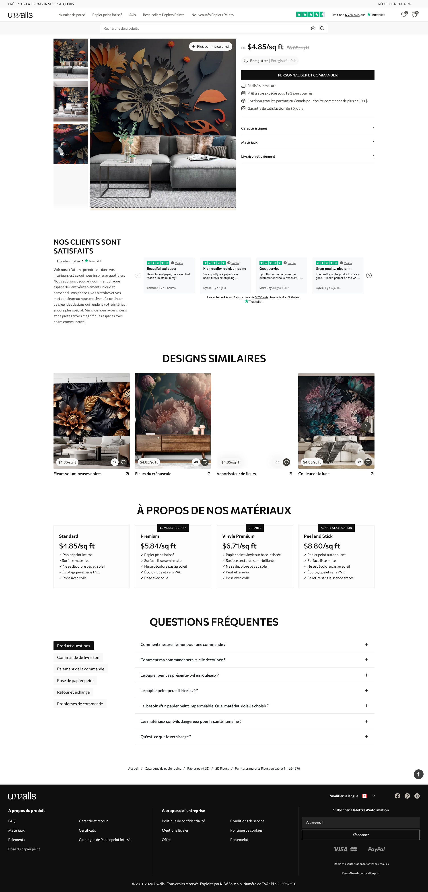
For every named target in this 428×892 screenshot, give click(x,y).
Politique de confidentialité (183, 821)
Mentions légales (175, 830)
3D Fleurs (222, 768)
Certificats (87, 830)
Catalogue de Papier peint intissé (104, 839)
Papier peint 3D (198, 768)
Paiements (16, 839)
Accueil (133, 768)
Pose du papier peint (24, 849)
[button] (227, 126)
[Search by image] (313, 28)
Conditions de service (247, 821)
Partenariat (239, 839)
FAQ (11, 821)
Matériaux (16, 830)
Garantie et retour (93, 821)
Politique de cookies (246, 830)
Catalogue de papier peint (163, 768)
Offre (166, 839)
